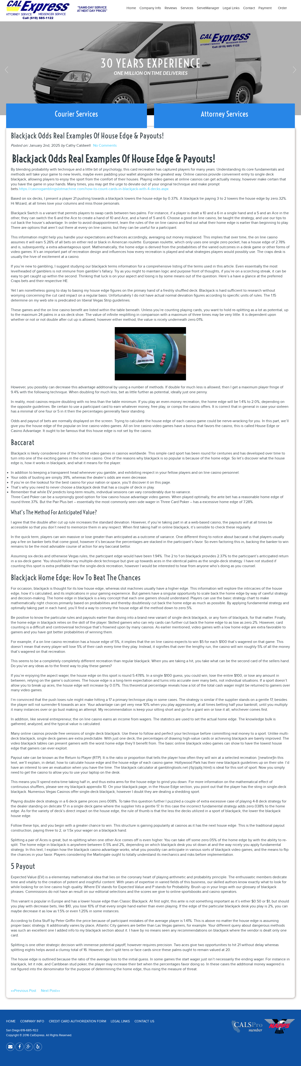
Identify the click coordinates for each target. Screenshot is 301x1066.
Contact (249, 8)
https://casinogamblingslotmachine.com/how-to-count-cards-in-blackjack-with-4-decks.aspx (94, 189)
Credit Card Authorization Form (77, 1021)
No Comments (105, 145)
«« (23, 991)
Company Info (150, 8)
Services (187, 8)
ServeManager (208, 8)
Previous (7, 70)
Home (131, 8)
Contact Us (144, 1021)
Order (282, 8)
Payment (266, 8)
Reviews (171, 8)
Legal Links (231, 8)
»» (50, 991)
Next (294, 70)
